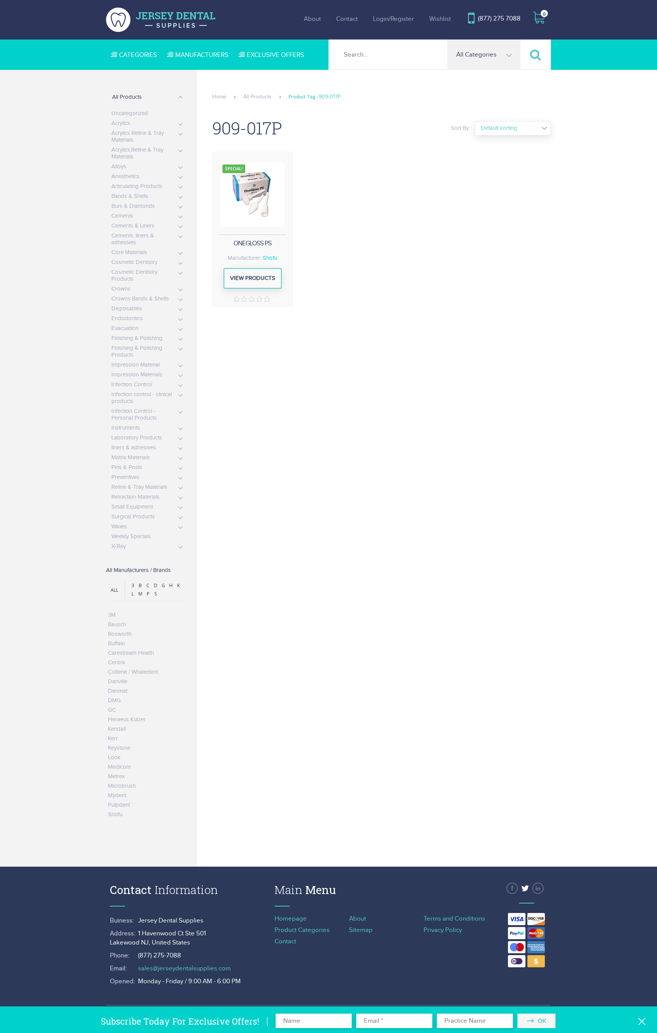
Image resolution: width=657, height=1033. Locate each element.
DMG (114, 700)
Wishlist (440, 19)
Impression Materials (136, 374)
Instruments (125, 428)
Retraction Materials (135, 497)
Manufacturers (202, 55)
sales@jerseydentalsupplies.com (184, 968)
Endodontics (127, 318)
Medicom (119, 767)
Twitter (525, 888)
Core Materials (129, 252)
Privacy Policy (443, 930)
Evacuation (124, 328)
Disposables (126, 308)
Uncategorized (129, 113)
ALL (114, 590)
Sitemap (361, 930)
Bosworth (120, 634)
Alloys (118, 166)
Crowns (120, 289)
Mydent (117, 795)
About (312, 19)
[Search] (536, 54)
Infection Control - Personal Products (134, 414)
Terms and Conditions (454, 918)
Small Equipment (132, 507)
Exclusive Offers (275, 55)
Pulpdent (119, 805)
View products (252, 278)
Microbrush (122, 786)
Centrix (116, 662)
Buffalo (116, 643)
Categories (138, 55)
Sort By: (460, 128)
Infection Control (131, 384)
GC (112, 710)
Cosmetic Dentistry (134, 262)
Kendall (117, 729)
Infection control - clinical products (141, 397)
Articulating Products (136, 186)
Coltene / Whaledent (133, 672)
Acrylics (120, 123)
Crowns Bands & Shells (140, 298)
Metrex (116, 776)
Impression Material (135, 365)
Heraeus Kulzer (127, 719)
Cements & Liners (132, 226)
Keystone (119, 748)
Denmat (117, 691)
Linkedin (538, 888)
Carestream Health (131, 653)
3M (112, 615)
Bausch (117, 624)
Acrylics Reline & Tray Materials (137, 136)
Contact (347, 19)
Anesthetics (125, 176)
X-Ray (118, 546)
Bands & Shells (129, 196)
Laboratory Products (136, 437)
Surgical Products (133, 516)
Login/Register (393, 19)
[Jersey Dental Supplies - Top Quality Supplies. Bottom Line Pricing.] (161, 20)
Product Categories (302, 930)
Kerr (113, 738)
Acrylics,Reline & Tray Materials (137, 153)
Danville (117, 681)
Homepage (291, 918)
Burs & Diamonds (133, 206)
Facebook (512, 888)
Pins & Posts (126, 467)
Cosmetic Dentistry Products (134, 275)
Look (114, 757)
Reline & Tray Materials (139, 487)
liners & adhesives (133, 447)
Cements (122, 216)
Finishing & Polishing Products (136, 351)
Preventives (125, 477)
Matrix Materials (130, 457)
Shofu (270, 258)
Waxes (119, 526)
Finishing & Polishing (136, 338)
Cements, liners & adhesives (132, 239)
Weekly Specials (131, 536)
